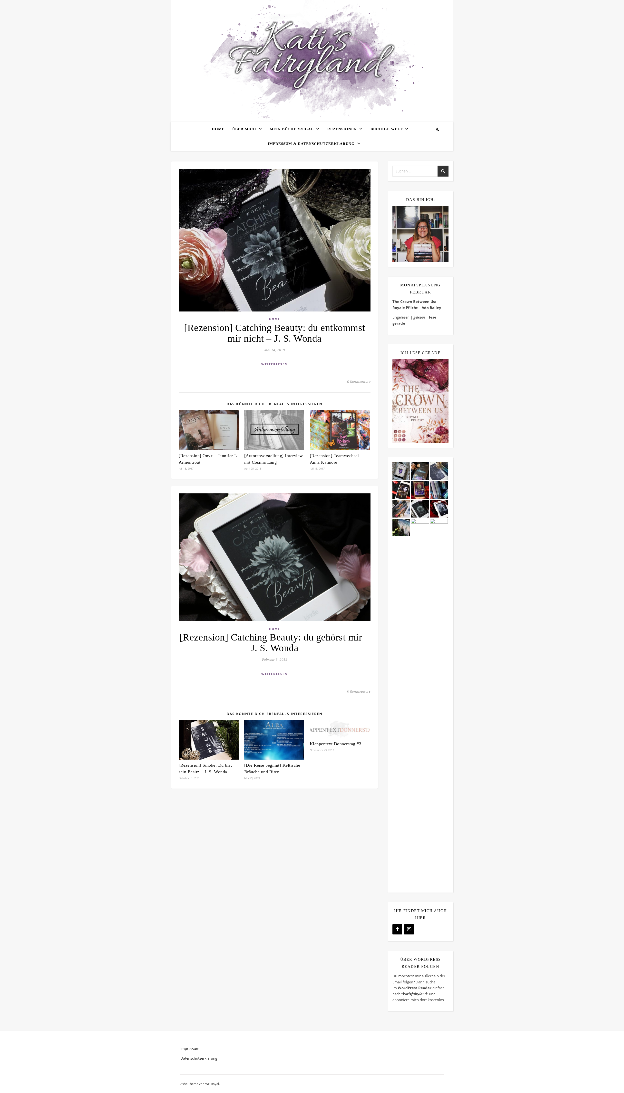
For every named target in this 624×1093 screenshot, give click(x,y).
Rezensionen (342, 129)
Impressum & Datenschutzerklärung (311, 144)
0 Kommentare (358, 381)
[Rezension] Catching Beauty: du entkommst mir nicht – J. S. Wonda (274, 333)
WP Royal (212, 1084)
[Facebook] (397, 929)
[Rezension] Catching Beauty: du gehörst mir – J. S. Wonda (275, 642)
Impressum (189, 1048)
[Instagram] (409, 929)
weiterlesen (274, 364)
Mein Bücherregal (292, 129)
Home (218, 129)
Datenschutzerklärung (198, 1058)
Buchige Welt (386, 129)
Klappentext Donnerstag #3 (335, 743)
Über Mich (244, 129)
